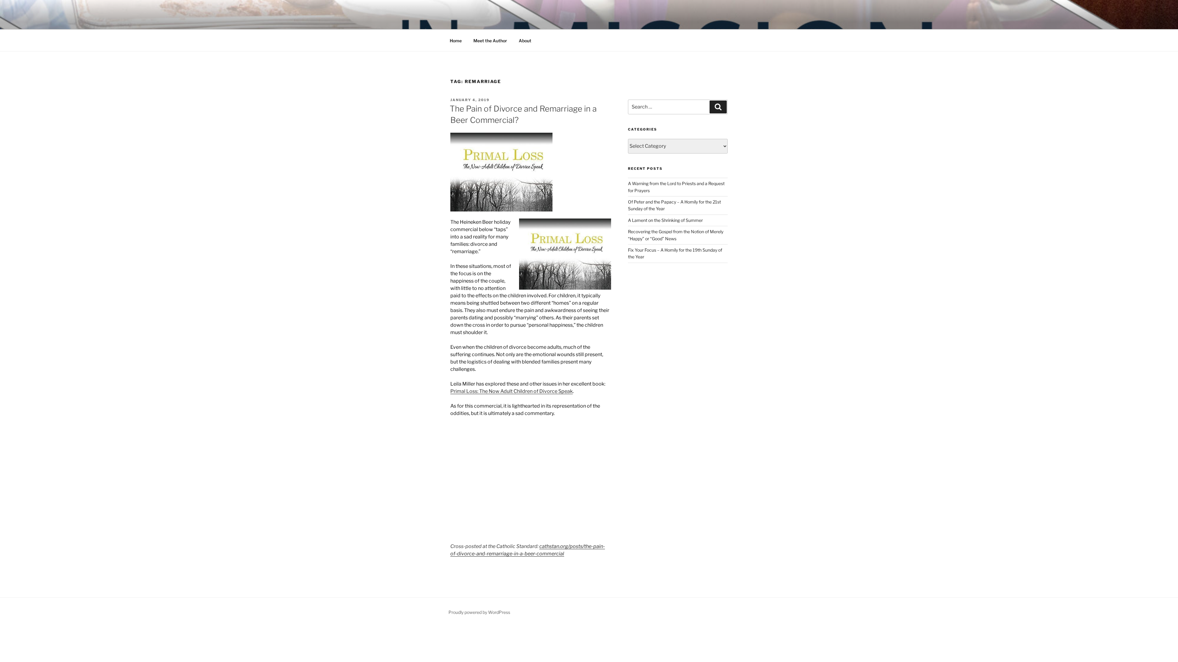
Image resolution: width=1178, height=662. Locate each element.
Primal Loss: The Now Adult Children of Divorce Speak (511, 391)
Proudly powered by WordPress (479, 612)
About (525, 40)
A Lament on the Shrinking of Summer (665, 220)
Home (456, 40)
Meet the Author (490, 40)
